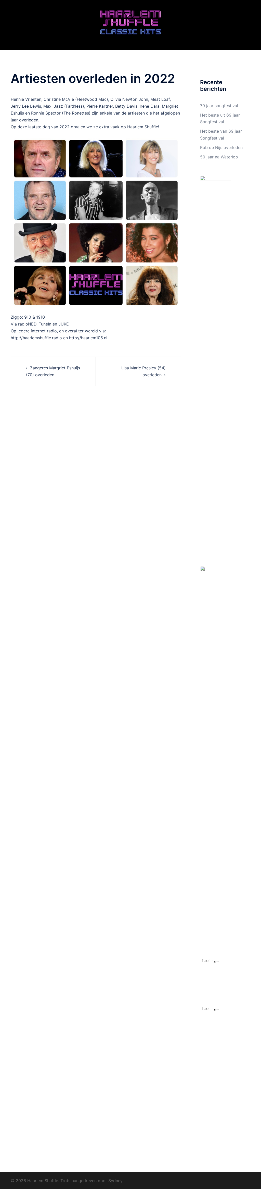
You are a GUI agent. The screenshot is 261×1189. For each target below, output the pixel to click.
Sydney (115, 1180)
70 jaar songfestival (219, 105)
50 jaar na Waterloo (219, 156)
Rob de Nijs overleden (221, 147)
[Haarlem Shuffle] (130, 24)
